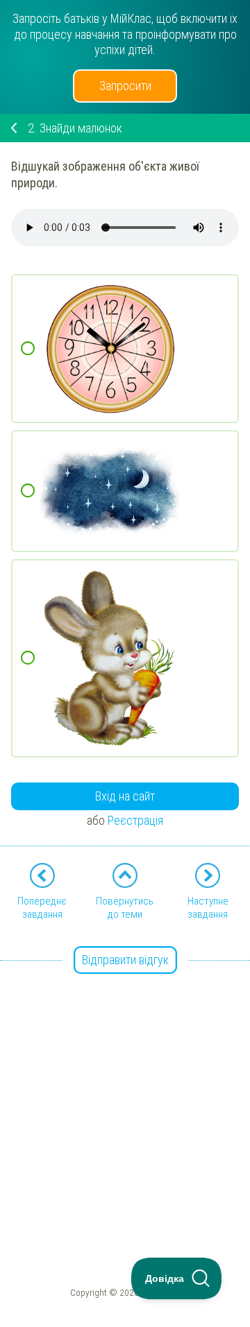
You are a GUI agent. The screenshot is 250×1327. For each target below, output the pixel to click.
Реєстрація (135, 820)
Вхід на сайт (125, 796)
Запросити (125, 85)
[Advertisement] (125, 1086)
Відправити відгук (125, 959)
